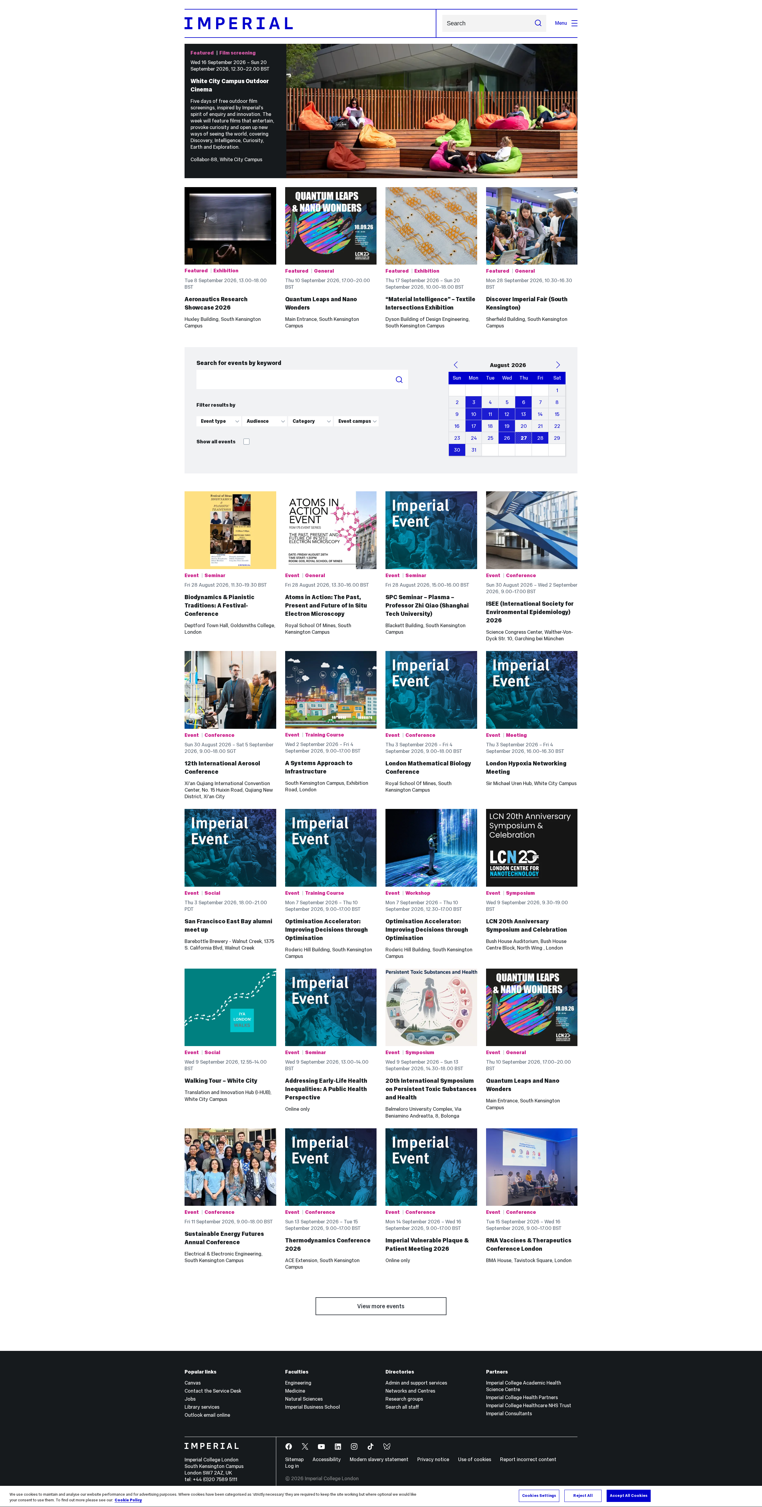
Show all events (216, 442)
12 (507, 414)
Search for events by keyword (238, 362)
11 (490, 414)
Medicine (295, 1391)
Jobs (190, 1399)
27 (524, 438)
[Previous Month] (456, 365)
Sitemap (294, 1459)
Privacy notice (433, 1459)
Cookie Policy (128, 1500)
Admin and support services (416, 1383)
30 (457, 450)
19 (507, 426)
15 (557, 414)
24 (474, 438)
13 (523, 414)
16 (457, 426)
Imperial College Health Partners (522, 1397)
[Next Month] (558, 365)
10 (473, 414)
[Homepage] (310, 23)
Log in (292, 1466)
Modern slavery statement (379, 1459)
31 (473, 450)
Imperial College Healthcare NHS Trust (528, 1405)
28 (540, 438)
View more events (381, 1306)
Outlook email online (207, 1415)
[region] (381, 1496)
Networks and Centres (410, 1391)
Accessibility (327, 1459)
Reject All (582, 1495)
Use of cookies (474, 1459)
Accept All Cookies (628, 1495)
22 (557, 426)
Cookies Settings (539, 1495)
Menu (561, 23)
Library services (202, 1407)
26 (507, 438)
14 (540, 414)
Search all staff (402, 1407)
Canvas (193, 1383)
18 (490, 426)
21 (540, 426)
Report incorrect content (528, 1459)
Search (399, 379)
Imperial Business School (312, 1407)
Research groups (404, 1399)
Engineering (298, 1383)
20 (524, 426)
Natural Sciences (304, 1399)
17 (473, 426)
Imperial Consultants (509, 1413)
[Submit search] (538, 23)
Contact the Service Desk (213, 1391)
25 (490, 438)
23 (457, 438)
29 (557, 438)
